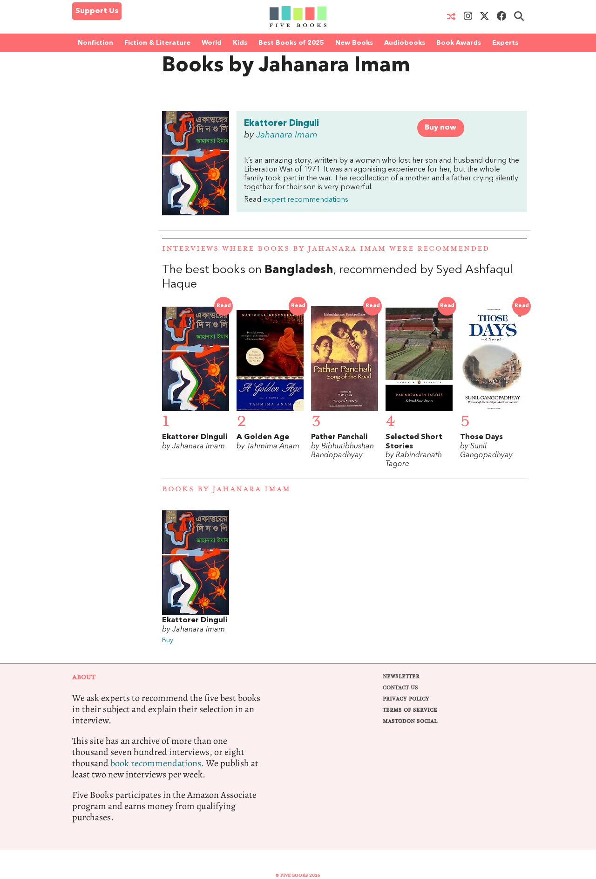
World (212, 43)
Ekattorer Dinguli (281, 123)
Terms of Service (410, 710)
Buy (167, 640)
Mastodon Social (410, 721)
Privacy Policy (406, 698)
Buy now (440, 127)
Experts (505, 43)
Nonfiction (95, 43)
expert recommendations (305, 200)
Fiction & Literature (157, 43)
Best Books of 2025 (291, 43)
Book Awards (458, 43)
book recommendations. (157, 763)
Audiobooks (404, 43)
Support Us (96, 11)
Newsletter (401, 676)
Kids (240, 43)
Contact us (400, 687)
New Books (354, 43)
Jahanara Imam (287, 135)
